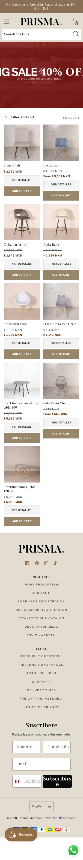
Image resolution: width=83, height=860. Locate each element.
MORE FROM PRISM (42, 584)
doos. (72, 818)
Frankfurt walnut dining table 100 (21, 405)
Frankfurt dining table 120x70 (20, 489)
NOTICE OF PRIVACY (41, 707)
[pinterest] (37, 563)
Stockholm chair (15, 324)
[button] (6, 21)
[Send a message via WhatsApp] (73, 850)
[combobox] (41, 34)
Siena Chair (12, 165)
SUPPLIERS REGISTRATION (41, 601)
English (38, 806)
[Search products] (76, 34)
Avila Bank (51, 244)
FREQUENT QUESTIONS (41, 656)
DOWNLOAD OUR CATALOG (41, 618)
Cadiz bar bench (15, 244)
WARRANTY (41, 681)
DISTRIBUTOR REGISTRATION (41, 609)
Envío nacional (41, 635)
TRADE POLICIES (41, 673)
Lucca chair (51, 165)
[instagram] (46, 563)
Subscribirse (57, 781)
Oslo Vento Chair (55, 403)
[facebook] (27, 563)
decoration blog (42, 626)
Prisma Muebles (30, 818)
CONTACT (41, 593)
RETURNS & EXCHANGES (41, 664)
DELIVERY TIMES (41, 690)
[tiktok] (55, 563)
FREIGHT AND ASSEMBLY (41, 698)
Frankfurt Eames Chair (59, 324)
